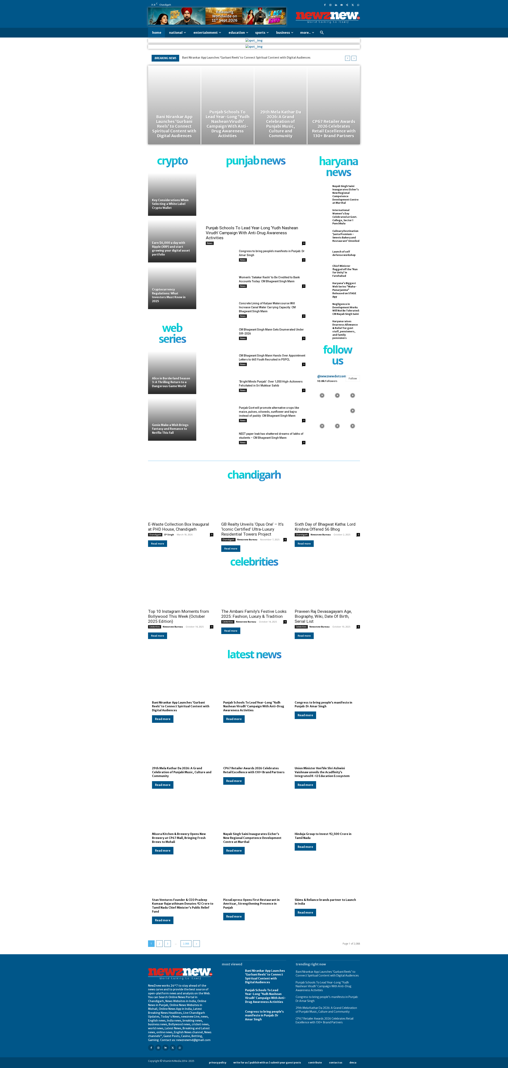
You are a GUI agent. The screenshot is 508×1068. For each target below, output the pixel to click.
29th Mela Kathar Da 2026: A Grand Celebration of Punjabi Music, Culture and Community (181, 772)
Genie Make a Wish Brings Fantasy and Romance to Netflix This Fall (170, 429)
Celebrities (154, 626)
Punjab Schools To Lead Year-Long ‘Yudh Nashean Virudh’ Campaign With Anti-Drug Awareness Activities (252, 233)
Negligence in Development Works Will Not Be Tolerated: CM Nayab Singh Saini (346, 309)
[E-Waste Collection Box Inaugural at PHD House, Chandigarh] (180, 503)
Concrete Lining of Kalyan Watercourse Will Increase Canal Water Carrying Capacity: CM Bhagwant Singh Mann (267, 307)
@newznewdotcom (331, 376)
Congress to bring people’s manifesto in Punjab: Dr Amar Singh (323, 704)
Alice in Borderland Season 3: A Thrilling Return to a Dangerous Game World (171, 382)
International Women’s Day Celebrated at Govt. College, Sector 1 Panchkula (344, 217)
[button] (322, 32)
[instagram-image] (322, 395)
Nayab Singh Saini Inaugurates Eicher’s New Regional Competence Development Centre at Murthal (252, 837)
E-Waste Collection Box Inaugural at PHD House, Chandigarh (178, 527)
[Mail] (341, 5)
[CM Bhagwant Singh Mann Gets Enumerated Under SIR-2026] (221, 338)
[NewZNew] (328, 17)
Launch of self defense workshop (344, 253)
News (210, 243)
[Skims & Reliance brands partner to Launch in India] (325, 879)
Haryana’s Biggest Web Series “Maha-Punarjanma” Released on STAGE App (344, 290)
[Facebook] (325, 5)
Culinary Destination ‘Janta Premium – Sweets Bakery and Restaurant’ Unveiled (345, 235)
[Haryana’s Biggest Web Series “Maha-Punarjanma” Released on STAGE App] (321, 288)
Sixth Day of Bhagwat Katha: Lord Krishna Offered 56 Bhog (325, 527)
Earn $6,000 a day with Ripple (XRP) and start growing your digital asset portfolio (171, 248)
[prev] (347, 58)
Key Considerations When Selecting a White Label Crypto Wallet (170, 204)
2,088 (186, 943)
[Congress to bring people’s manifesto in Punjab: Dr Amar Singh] (221, 259)
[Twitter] (352, 5)
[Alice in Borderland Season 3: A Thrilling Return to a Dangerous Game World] (172, 372)
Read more (157, 543)
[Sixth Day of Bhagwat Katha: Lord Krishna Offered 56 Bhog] (327, 503)
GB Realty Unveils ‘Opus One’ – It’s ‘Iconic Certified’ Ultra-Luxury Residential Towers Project (252, 529)
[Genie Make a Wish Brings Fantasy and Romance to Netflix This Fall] (172, 419)
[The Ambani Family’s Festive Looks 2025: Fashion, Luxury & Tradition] (254, 590)
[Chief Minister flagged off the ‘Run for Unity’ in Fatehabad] (321, 271)
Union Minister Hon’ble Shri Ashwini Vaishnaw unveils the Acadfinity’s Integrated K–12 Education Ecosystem (322, 772)
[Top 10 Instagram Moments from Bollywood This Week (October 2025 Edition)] (180, 590)
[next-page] (196, 943)
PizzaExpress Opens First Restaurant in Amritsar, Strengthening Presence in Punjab (251, 903)
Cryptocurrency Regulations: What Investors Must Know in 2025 (169, 295)
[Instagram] (330, 5)
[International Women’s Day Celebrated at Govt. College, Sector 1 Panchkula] (321, 215)
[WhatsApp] (358, 5)
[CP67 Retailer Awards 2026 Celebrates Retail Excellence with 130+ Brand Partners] (333, 105)
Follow (353, 378)
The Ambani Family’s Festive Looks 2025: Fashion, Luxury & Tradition (254, 614)
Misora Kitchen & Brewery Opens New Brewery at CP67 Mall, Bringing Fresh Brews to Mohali (179, 837)
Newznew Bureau (247, 539)
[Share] (347, 5)
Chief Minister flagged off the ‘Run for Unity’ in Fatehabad (345, 270)
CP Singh (169, 534)
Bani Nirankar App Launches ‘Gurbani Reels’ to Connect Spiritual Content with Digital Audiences (246, 57)
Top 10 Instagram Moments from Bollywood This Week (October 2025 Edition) (178, 616)
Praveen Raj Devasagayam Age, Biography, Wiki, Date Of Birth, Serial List (323, 616)
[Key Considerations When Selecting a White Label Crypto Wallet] (172, 194)
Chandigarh (155, 534)
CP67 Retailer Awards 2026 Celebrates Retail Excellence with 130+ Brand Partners (324, 1020)
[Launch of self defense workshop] (321, 253)
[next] (353, 58)
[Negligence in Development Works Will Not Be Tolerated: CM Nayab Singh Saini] (321, 309)
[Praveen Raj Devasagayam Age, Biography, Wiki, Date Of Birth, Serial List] (327, 590)
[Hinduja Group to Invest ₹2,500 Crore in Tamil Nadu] (325, 814)
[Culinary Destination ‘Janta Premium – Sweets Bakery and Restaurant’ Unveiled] (321, 236)
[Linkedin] (336, 5)
